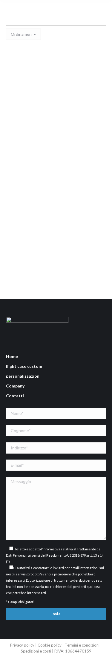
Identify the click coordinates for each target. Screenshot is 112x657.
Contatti (15, 395)
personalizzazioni (23, 376)
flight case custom (24, 366)
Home (12, 356)
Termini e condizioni (82, 645)
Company (15, 385)
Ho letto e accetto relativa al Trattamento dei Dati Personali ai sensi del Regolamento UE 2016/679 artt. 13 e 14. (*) (55, 555)
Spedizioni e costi (36, 651)
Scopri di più (58, 233)
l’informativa (50, 549)
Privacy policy (22, 645)
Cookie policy (50, 645)
